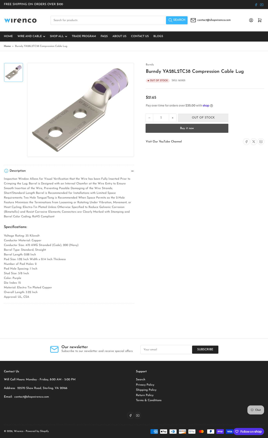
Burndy (150, 64)
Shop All (57, 36)
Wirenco (18, 431)
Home (8, 36)
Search (140, 379)
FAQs (104, 36)
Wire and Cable (29, 36)
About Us (119, 36)
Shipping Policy (146, 390)
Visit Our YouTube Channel (164, 141)
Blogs (158, 36)
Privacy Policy (145, 384)
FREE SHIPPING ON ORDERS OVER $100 (33, 4)
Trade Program (84, 36)
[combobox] (119, 20)
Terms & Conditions (148, 400)
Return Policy (144, 395)
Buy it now (187, 128)
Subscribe (205, 349)
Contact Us (140, 36)
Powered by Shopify (37, 431)
